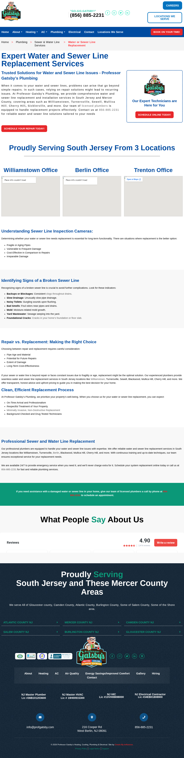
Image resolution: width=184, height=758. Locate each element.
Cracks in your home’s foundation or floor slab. (57, 318)
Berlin (56, 452)
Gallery (140, 673)
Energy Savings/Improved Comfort (107, 673)
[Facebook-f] (107, 12)
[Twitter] (120, 12)
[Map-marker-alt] (141, 656)
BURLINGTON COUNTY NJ (82, 631)
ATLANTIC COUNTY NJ (18, 622)
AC (57, 673)
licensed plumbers (95, 105)
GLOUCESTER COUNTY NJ (143, 631)
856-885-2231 (109, 109)
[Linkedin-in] (127, 12)
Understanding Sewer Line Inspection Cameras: (47, 231)
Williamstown (58, 101)
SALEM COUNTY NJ (16, 631)
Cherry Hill (17, 105)
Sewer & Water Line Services (47, 44)
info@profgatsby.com (40, 727)
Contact (92, 677)
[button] (154, 114)
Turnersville (80, 101)
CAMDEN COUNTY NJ (140, 622)
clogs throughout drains (58, 293)
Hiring (156, 673)
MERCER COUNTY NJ (78, 622)
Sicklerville (36, 105)
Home (5, 42)
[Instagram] (114, 12)
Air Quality (72, 673)
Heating (43, 673)
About (28, 673)
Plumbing (21, 42)
